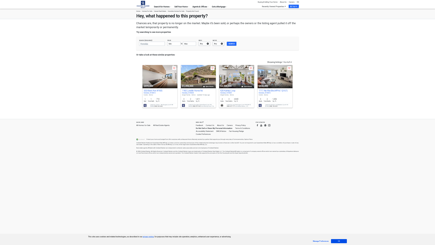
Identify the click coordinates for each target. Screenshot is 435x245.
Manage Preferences (321, 241)
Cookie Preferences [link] (203, 134)
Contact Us (210, 125)
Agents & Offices (199, 6)
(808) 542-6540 (158, 106)
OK (339, 241)
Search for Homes (162, 6)
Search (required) (145, 40)
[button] (294, 6)
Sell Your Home (181, 6)
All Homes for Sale (143, 125)
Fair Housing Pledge (236, 131)
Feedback (199, 125)
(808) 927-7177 (231, 106)
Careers (292, 2)
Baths (215, 40)
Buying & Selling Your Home (268, 2)
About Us (283, 2)
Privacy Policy (241, 125)
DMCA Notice (221, 131)
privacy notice (148, 237)
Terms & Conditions (242, 128)
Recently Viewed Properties (273, 6)
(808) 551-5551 (197, 106)
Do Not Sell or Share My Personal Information (214, 128)
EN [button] (298, 2)
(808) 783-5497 (273, 106)
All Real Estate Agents (161, 125)
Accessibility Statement (204, 131)
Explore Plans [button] (248, 139)
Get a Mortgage (219, 6)
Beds (200, 40)
